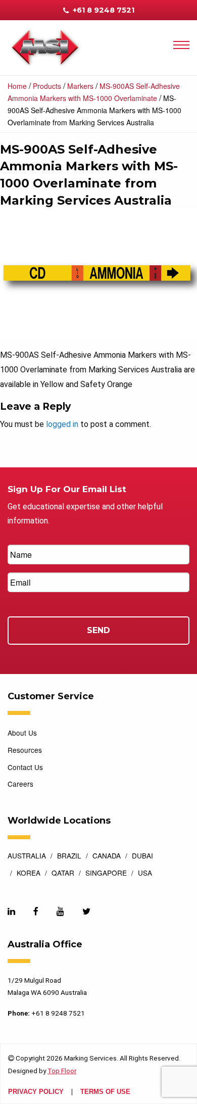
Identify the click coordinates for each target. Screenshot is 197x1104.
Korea (28, 874)
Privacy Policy (36, 1092)
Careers (20, 784)
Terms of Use (105, 1092)
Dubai (142, 856)
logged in (62, 424)
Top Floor (61, 1071)
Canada (106, 856)
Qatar (63, 874)
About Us (22, 733)
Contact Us (25, 767)
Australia (27, 856)
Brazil (69, 856)
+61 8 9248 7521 (102, 10)
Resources (25, 750)
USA (145, 874)
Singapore (106, 874)
